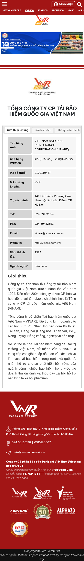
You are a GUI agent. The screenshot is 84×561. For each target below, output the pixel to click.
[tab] (17, 130)
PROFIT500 (58, 10)
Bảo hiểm (41, 266)
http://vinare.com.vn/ (48, 242)
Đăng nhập (66, 4)
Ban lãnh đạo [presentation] (42, 130)
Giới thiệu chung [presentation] (17, 130)
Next (78, 49)
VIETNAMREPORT (12, 10)
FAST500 (43, 10)
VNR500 (29, 10)
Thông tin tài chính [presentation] (68, 130)
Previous (6, 47)
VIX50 (71, 10)
